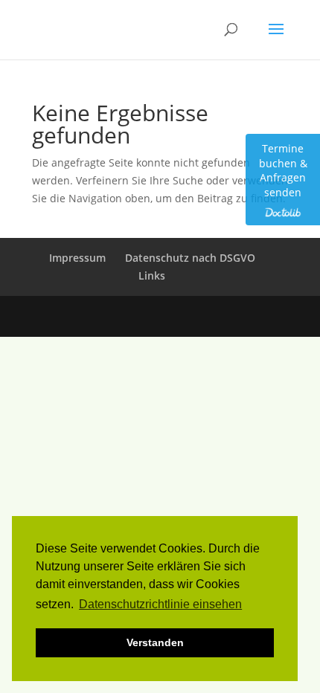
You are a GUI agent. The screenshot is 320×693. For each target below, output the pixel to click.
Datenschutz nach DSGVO (190, 258)
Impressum (77, 258)
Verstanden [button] (155, 642)
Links (151, 275)
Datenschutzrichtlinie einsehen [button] (160, 604)
